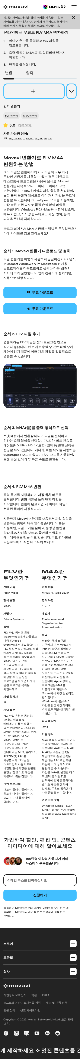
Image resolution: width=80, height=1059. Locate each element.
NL (36, 138)
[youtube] (36, 1034)
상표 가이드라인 (30, 1010)
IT (24, 138)
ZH (50, 138)
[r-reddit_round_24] (57, 1034)
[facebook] (6, 1034)
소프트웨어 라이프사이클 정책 (22, 1003)
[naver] (26, 1034)
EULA (45, 995)
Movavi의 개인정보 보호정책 (33, 912)
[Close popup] (74, 22)
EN (10, 138)
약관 (34, 995)
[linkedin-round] (47, 1034)
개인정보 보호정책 (14, 995)
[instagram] (16, 1034)
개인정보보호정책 (54, 21)
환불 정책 (9, 1010)
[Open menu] (74, 6)
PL (41, 138)
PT (31, 138)
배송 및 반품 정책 (56, 1003)
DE (15, 138)
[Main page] (15, 7)
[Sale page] (54, 6)
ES (27, 138)
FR (19, 138)
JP (45, 138)
